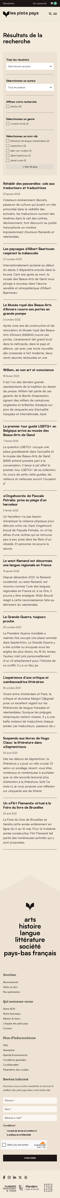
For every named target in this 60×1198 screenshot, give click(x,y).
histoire (30, 926)
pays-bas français (30, 953)
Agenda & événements (15, 1055)
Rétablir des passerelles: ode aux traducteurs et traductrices (29, 185)
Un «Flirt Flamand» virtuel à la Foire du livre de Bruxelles (27, 805)
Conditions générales (14, 1059)
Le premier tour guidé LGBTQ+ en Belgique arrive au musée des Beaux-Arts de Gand (29, 430)
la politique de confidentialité (19, 1135)
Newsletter (8, 3)
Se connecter (40, 3)
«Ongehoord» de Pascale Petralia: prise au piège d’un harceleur (24, 500)
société (30, 946)
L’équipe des (15, 1023)
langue (30, 933)
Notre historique (11, 1013)
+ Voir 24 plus (30, 166)
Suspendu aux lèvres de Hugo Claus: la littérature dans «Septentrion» (26, 742)
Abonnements (10, 982)
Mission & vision (11, 1018)
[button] (30, 106)
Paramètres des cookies (16, 1069)
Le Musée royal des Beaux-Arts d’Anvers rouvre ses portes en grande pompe (27, 309)
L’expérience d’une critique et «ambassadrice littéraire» (26, 679)
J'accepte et (22, 1133)
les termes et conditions (25, 1131)
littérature (30, 939)
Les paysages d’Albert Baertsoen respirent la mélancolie (28, 251)
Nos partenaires (11, 991)
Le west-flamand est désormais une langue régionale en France (27, 563)
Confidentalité (10, 1064)
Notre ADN (9, 1008)
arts (30, 919)
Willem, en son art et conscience (28, 370)
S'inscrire (30, 1158)
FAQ (5, 1045)
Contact (7, 1028)
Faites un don (10, 987)
